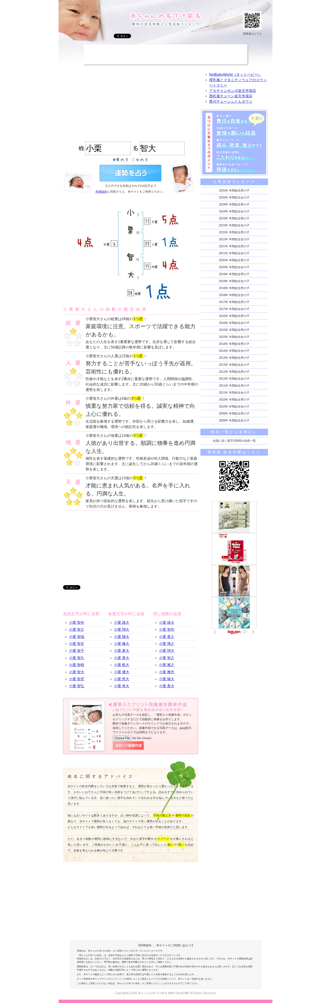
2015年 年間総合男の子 (234, 330)
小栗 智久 (76, 658)
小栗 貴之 (166, 637)
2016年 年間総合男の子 (234, 316)
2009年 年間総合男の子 (234, 413)
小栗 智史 (76, 644)
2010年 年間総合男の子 (234, 399)
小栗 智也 (76, 622)
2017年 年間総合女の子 (234, 309)
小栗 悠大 (121, 679)
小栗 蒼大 (121, 651)
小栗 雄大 (121, 622)
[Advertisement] (165, 54)
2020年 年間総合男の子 (234, 260)
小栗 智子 (76, 651)
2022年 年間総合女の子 (234, 239)
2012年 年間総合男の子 (234, 371)
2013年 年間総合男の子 (234, 357)
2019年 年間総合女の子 (234, 281)
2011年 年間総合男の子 (234, 385)
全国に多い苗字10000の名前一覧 (234, 440)
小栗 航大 (121, 665)
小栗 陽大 (121, 637)
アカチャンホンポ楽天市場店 (232, 91)
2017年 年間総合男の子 (234, 302)
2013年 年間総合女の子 (234, 364)
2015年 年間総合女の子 (234, 337)
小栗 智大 (76, 672)
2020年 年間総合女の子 (234, 267)
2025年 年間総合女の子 (234, 197)
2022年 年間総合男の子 (234, 232)
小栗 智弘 (76, 686)
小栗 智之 (76, 629)
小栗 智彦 (76, 679)
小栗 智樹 (76, 665)
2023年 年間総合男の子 (234, 218)
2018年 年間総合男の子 (234, 288)
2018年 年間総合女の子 (234, 295)
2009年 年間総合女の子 (234, 420)
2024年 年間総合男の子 (234, 204)
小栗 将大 (121, 686)
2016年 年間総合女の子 (234, 323)
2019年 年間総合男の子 (234, 274)
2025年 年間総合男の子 (234, 190)
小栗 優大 (121, 672)
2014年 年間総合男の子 (234, 343)
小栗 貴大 (121, 658)
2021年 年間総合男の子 (234, 246)
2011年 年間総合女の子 (234, 392)
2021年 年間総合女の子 (234, 253)
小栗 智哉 (76, 637)
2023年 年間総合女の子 (234, 225)
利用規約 (101, 191)
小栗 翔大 (121, 629)
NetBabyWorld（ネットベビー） (235, 74)
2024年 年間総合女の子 (234, 211)
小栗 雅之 (166, 665)
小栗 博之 (166, 644)
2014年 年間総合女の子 (234, 350)
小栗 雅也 (166, 672)
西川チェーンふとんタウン (230, 101)
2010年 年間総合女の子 (234, 406)
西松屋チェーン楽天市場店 (230, 96)
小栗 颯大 (121, 644)
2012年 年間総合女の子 (234, 378)
